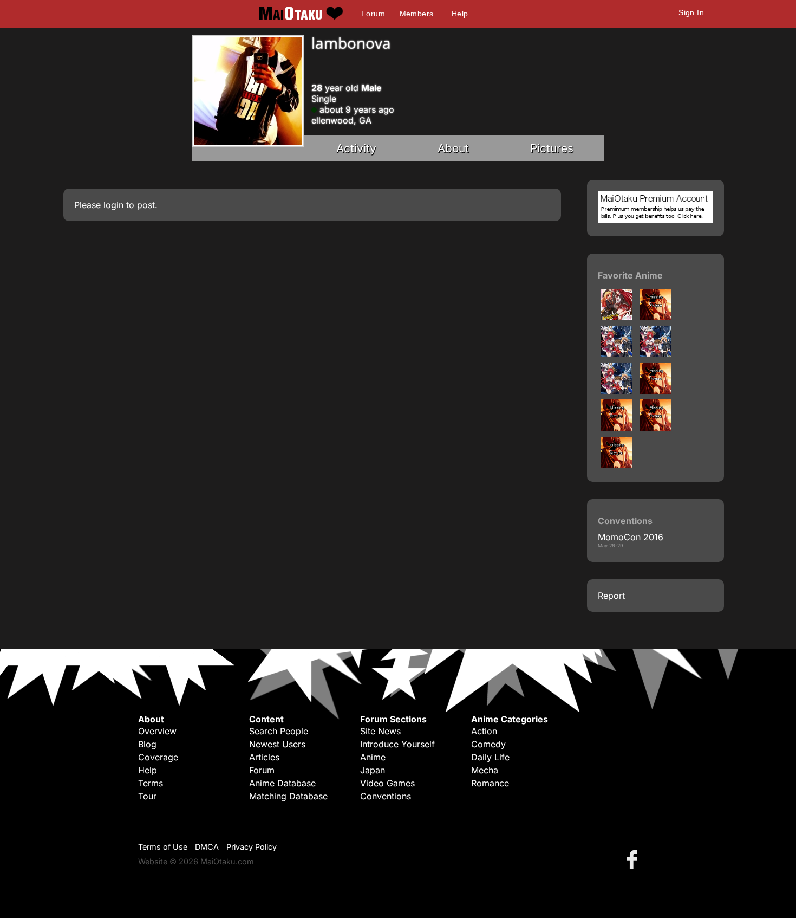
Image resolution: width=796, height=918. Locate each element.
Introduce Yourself (397, 744)
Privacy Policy (251, 846)
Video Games (387, 783)
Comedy (488, 744)
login (113, 204)
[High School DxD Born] (655, 317)
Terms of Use (162, 846)
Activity (356, 148)
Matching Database (288, 796)
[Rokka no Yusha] (655, 428)
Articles (264, 757)
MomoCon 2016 (630, 537)
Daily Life (490, 757)
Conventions (385, 796)
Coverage (158, 757)
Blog (147, 744)
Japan (372, 770)
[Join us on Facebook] (634, 859)
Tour (147, 796)
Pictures (551, 148)
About (453, 148)
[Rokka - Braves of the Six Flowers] (616, 428)
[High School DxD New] (616, 353)
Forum (373, 13)
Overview (157, 731)
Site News (380, 731)
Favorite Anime (630, 275)
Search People (278, 731)
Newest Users (277, 744)
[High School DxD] (616, 317)
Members (417, 13)
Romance (490, 783)
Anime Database (282, 783)
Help (460, 13)
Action (484, 731)
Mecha (484, 770)
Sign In (691, 12)
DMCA (207, 846)
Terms (150, 783)
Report (611, 595)
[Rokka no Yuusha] (655, 390)
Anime (373, 757)
